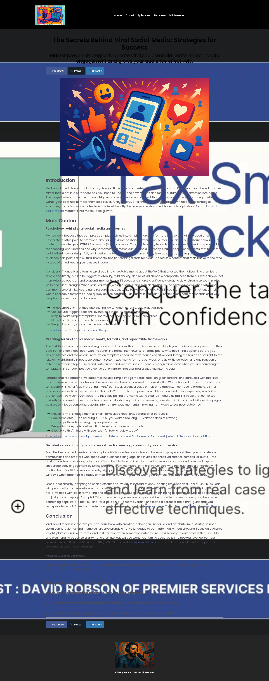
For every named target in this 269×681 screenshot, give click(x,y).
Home (117, 15)
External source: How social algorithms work (76, 436)
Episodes (144, 15)
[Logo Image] (49, 15)
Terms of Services (144, 672)
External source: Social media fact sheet (137, 436)
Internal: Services (179, 436)
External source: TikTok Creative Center (169, 506)
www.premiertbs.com (144, 542)
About (129, 15)
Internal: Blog (202, 436)
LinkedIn (97, 71)
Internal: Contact (210, 506)
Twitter (78, 71)
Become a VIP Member (170, 15)
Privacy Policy (123, 672)
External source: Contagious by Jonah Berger (77, 330)
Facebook (58, 71)
